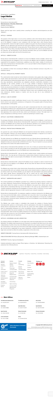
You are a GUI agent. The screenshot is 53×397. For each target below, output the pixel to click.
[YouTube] (40, 264)
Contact (29, 267)
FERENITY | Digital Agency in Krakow (47, 327)
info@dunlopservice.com (27, 5)
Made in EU (30, 271)
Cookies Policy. (5, 158)
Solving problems (3, 265)
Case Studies (30, 263)
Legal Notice (21, 253)
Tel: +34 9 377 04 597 (40, 307)
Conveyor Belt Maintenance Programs (13, 287)
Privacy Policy (46, 175)
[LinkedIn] (43, 264)
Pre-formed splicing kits (21, 272)
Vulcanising (12, 281)
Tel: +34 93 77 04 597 (22, 307)
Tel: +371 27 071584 (4, 318)
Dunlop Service (4, 14)
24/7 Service (19, 5)
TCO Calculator (3, 268)
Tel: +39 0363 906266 (40, 302)
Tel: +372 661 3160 (21, 313)
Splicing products (20, 278)
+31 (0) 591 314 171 (36, 5)
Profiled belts (21, 275)
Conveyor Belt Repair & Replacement (13, 273)
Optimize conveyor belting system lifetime (4, 277)
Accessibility (39, 253)
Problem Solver (3, 285)
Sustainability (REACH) (30, 274)
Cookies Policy (33, 253)
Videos (29, 265)
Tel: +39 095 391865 (5, 307)
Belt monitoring (21, 263)
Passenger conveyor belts (13, 268)
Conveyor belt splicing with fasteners (13, 278)
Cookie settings (46, 253)
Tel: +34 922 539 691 (5, 313)
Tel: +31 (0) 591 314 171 (5, 302)
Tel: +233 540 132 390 (22, 318)
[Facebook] (37, 264)
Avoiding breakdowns (4, 282)
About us (29, 269)
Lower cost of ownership (4, 272)
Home (28, 277)
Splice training (13, 284)
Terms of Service (50, 328)
